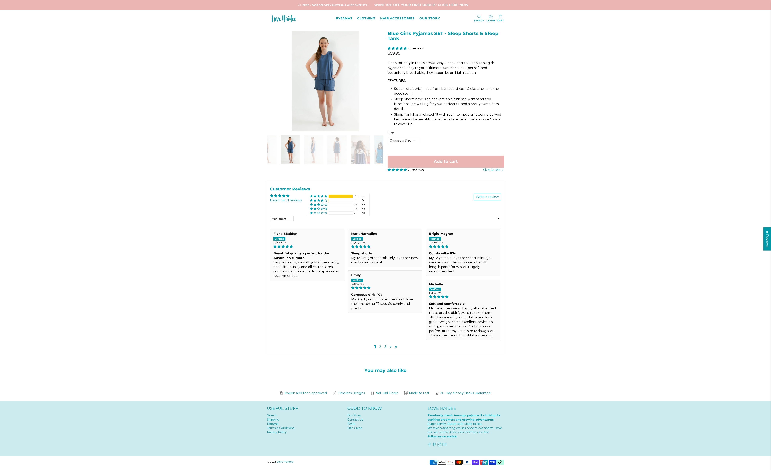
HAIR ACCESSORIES (397, 18)
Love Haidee (285, 461)
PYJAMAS (344, 18)
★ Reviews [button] (767, 238)
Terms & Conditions (280, 428)
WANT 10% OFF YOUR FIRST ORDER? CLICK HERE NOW (421, 5)
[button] (397, 48)
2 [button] (380, 347)
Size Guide (492, 170)
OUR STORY (429, 18)
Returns (272, 424)
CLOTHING (366, 18)
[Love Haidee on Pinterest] (434, 445)
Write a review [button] (487, 197)
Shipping (273, 419)
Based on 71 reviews (286, 200)
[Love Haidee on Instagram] (439, 445)
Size (391, 133)
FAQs (351, 424)
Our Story (354, 415)
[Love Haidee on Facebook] (429, 445)
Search (272, 415)
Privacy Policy (277, 432)
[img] (307, 246)
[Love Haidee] (285, 18)
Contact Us (355, 419)
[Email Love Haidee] (444, 445)
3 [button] (385, 347)
